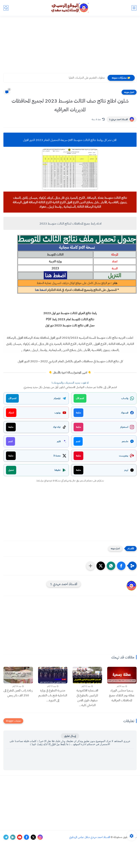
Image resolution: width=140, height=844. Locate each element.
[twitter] (33, 837)
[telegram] (6, 837)
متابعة (78, 412)
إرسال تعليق (70, 736)
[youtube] (19, 837)
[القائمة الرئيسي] (134, 8)
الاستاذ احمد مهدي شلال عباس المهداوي (89, 837)
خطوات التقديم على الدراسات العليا (87, 78)
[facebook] (26, 837)
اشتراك (11, 412)
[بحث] (6, 8)
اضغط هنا (41, 289)
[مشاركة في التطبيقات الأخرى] (90, 566)
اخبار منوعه (129, 92)
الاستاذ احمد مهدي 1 (118, 119)
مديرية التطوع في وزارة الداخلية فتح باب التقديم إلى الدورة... (52, 695)
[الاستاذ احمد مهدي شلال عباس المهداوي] (70, 8)
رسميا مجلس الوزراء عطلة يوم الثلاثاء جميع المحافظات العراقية (122, 695)
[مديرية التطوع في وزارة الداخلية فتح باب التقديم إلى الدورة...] (53, 675)
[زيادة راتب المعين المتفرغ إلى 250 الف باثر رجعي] (18, 675)
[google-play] (12, 837)
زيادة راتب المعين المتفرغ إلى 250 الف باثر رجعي (18, 693)
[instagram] (40, 837)
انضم (78, 441)
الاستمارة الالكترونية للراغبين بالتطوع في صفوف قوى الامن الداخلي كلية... (87, 697)
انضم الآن (80, 398)
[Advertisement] (70, 46)
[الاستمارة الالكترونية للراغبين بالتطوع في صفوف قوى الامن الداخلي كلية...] (87, 675)
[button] (121, 566)
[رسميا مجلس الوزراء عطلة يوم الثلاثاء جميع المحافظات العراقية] (122, 675)
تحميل (11, 470)
